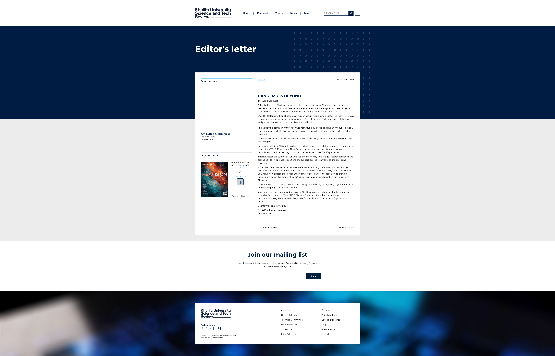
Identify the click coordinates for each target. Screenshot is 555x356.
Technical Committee (292, 320)
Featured (262, 13)
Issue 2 (261, 79)
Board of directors (290, 315)
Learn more (209, 139)
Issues (307, 13)
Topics (279, 13)
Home (246, 13)
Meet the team (289, 324)
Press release (328, 329)
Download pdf (240, 176)
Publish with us (328, 315)
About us (285, 310)
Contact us (286, 329)
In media (325, 334)
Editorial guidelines (330, 320)
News (293, 13)
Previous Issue (267, 227)
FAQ (323, 324)
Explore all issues (240, 196)
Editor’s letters (288, 334)
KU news (325, 310)
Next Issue (346, 227)
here (240, 167)
